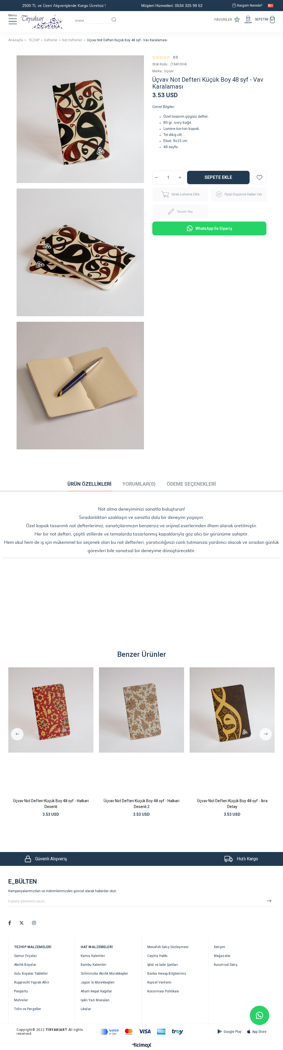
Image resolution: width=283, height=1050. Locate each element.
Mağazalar (222, 956)
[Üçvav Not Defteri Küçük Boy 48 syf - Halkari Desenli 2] (141, 731)
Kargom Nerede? (249, 5)
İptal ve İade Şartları (162, 965)
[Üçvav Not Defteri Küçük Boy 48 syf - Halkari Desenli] (50, 731)
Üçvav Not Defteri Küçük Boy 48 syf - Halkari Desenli (51, 804)
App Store (259, 1032)
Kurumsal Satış (225, 965)
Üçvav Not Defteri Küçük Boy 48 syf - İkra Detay (232, 804)
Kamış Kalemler (93, 956)
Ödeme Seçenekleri (191, 484)
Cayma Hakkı (157, 956)
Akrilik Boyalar (25, 965)
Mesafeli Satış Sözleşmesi (167, 947)
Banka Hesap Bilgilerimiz (166, 974)
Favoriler (223, 19)
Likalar (86, 1009)
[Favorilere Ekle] (259, 177)
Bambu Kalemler (93, 965)
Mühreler (21, 1000)
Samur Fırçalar (25, 956)
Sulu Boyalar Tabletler (31, 974)
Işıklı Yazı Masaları (95, 1000)
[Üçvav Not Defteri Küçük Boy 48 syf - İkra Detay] (232, 731)
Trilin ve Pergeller (27, 1009)
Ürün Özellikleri (89, 484)
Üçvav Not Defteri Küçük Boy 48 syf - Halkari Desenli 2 (141, 804)
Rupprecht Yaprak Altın (31, 982)
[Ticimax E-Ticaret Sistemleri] (141, 1046)
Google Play (233, 1032)
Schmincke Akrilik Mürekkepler (104, 974)
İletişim (219, 947)
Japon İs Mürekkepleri (98, 982)
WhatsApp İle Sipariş (213, 228)
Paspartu (21, 991)
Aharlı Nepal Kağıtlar (96, 991)
